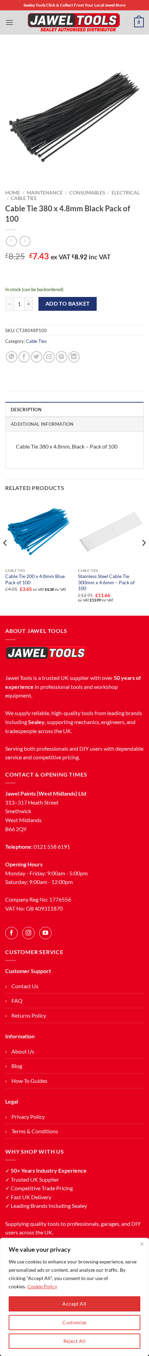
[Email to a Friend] (49, 357)
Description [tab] (26, 409)
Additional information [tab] (42, 424)
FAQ (17, 1000)
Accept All (74, 1304)
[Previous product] (24, 241)
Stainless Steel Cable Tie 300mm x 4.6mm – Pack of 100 (106, 582)
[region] (74, 1297)
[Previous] (5, 556)
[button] (9, 22)
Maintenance (45, 192)
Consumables (87, 192)
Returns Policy (28, 1015)
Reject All (74, 1341)
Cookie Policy (42, 1286)
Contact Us (24, 986)
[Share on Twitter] (36, 357)
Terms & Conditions (34, 1131)
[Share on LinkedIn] (74, 357)
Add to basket (67, 303)
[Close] (142, 1244)
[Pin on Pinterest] (61, 357)
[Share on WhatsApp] (11, 357)
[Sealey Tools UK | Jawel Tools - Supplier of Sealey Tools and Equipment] (74, 22)
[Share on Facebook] (24, 357)
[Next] (143, 556)
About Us (22, 1051)
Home (12, 192)
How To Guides (29, 1080)
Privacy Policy (28, 1116)
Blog (16, 1065)
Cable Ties (23, 198)
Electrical (126, 192)
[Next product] (11, 241)
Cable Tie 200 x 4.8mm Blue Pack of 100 (35, 579)
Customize (74, 1322)
